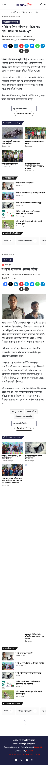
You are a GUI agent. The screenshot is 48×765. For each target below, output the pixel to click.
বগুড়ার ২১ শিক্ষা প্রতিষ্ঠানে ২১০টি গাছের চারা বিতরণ (30, 193)
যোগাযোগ (37, 754)
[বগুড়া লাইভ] (24, 4)
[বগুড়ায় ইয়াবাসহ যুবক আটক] (12, 156)
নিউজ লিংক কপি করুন (24, 114)
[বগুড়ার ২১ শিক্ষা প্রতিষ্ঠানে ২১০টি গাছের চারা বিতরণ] (8, 196)
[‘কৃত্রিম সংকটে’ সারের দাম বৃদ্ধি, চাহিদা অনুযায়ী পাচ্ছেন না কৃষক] (8, 224)
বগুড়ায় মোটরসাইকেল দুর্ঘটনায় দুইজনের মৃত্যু (28, 203)
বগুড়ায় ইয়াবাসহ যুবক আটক (10, 164)
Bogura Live (39, 747)
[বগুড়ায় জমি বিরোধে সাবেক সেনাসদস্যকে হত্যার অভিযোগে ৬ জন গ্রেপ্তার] (35, 156)
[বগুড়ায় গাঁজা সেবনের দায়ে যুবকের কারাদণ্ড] (35, 133)
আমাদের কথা (12, 754)
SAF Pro (29, 751)
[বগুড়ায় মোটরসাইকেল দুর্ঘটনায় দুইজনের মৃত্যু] (8, 205)
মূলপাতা (5, 17)
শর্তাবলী (19, 754)
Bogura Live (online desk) (11, 36)
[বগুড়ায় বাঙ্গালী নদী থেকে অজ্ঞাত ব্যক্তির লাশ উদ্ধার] (12, 133)
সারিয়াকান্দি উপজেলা (14, 17)
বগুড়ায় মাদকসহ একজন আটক (24, 183)
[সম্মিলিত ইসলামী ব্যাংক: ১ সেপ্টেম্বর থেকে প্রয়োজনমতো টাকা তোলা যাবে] (8, 214)
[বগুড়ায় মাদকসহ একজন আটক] (8, 186)
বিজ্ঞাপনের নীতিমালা (27, 754)
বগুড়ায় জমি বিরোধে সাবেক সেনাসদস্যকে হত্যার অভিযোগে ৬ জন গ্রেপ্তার (34, 166)
